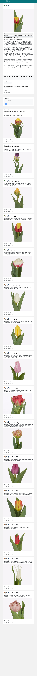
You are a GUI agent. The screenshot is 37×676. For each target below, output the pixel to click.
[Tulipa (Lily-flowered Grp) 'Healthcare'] (18, 572)
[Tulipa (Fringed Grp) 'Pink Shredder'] (18, 366)
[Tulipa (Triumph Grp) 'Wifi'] (18, 470)
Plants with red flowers (24, 86)
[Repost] (11, 92)
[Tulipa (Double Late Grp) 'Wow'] (18, 159)
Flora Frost (11, 5)
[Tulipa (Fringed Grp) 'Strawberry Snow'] (18, 263)
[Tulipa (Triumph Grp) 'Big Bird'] (18, 332)
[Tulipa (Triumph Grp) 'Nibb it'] (18, 229)
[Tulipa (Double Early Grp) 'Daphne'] (18, 606)
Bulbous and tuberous (7, 82)
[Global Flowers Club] (8, 1)
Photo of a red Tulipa (17, 86)
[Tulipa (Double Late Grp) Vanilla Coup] (18, 194)
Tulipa (6, 5)
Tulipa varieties (6, 87)
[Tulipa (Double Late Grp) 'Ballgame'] (18, 401)
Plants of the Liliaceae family (8, 86)
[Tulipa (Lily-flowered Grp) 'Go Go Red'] (18, 538)
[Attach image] (5, 102)
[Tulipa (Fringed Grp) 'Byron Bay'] (18, 435)
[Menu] (4, 1)
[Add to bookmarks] (13, 92)
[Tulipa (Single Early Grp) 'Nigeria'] (18, 298)
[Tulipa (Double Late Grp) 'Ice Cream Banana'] (18, 124)
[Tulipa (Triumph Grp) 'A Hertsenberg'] (18, 504)
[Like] (5, 92)
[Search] (33, 1)
